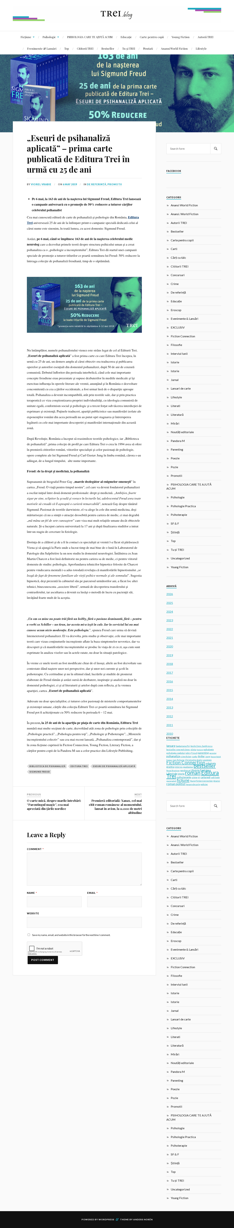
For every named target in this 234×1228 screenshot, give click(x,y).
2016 (169, 681)
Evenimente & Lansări (41, 48)
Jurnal (175, 379)
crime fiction (185, 756)
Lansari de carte (181, 388)
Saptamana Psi (183, 746)
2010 (169, 733)
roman (193, 772)
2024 (169, 611)
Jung (207, 756)
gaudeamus (188, 767)
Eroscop (176, 310)
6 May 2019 (70, 184)
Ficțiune (26, 37)
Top (66, 48)
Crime (175, 283)
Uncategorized (180, 558)
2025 (169, 602)
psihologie (208, 749)
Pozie (174, 467)
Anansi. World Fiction (184, 214)
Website (33, 913)
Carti (174, 248)
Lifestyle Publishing (201, 770)
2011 (169, 725)
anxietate (207, 760)
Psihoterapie (179, 514)
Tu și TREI (128, 48)
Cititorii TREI (85, 48)
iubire (188, 753)
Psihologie (49, 37)
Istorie (175, 362)
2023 (169, 620)
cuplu (194, 756)
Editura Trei (79, 766)
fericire (200, 749)
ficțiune (183, 780)
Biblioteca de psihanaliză (47, 766)
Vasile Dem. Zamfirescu (201, 746)
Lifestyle (201, 48)
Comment (35, 849)
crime (194, 777)
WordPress (106, 1219)
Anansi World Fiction (174, 48)
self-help (215, 777)
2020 (169, 646)
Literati (175, 406)
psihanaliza (173, 756)
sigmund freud (39, 771)
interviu (179, 767)
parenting (203, 752)
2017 (169, 672)
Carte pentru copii (152, 37)
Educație (126, 37)
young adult (171, 781)
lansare (170, 745)
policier (204, 784)
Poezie (175, 458)
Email (92, 892)
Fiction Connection (183, 336)
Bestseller (107, 48)
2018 (169, 663)
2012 (169, 716)
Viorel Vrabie (41, 184)
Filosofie (176, 344)
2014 (169, 698)
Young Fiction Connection (201, 781)
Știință (175, 532)
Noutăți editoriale (182, 432)
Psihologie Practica (183, 506)
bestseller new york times (178, 749)
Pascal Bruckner (173, 770)
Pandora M (178, 440)
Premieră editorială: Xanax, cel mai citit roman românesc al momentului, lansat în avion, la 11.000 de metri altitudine (115, 807)
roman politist (176, 784)
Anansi (216, 781)
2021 (169, 637)
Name (32, 892)
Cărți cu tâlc (178, 257)
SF (199, 777)
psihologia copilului (175, 753)
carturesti (205, 777)
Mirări (175, 423)
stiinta (193, 749)
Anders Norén (143, 1219)
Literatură (177, 414)
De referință (96, 184)
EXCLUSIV (178, 327)
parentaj (212, 753)
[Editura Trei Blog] (117, 20)
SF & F (175, 523)
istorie (181, 773)
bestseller (205, 766)
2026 (169, 594)
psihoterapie (184, 777)
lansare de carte (193, 784)
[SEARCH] (215, 148)
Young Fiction (181, 37)
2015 (169, 690)
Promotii (114, 184)
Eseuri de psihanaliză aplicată (114, 766)
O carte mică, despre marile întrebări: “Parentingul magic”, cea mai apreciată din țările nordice (54, 805)
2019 (169, 655)
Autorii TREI (205, 37)
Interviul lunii (179, 353)
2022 (169, 629)
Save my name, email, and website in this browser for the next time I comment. (71, 935)
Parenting (177, 449)
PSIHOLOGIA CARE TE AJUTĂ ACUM (90, 37)
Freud (194, 753)
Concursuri (178, 275)
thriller (201, 756)
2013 (169, 707)
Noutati (148, 48)
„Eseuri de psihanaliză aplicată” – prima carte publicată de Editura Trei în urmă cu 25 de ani (78, 153)
